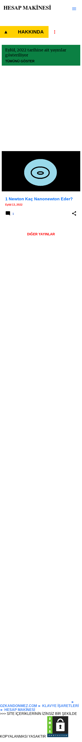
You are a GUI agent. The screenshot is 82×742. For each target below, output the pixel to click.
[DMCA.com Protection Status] (58, 736)
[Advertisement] (41, 110)
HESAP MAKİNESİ (27, 7)
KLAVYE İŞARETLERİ (60, 706)
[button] (74, 213)
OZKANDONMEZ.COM (18, 706)
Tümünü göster (20, 61)
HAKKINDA (31, 32)
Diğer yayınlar (41, 234)
